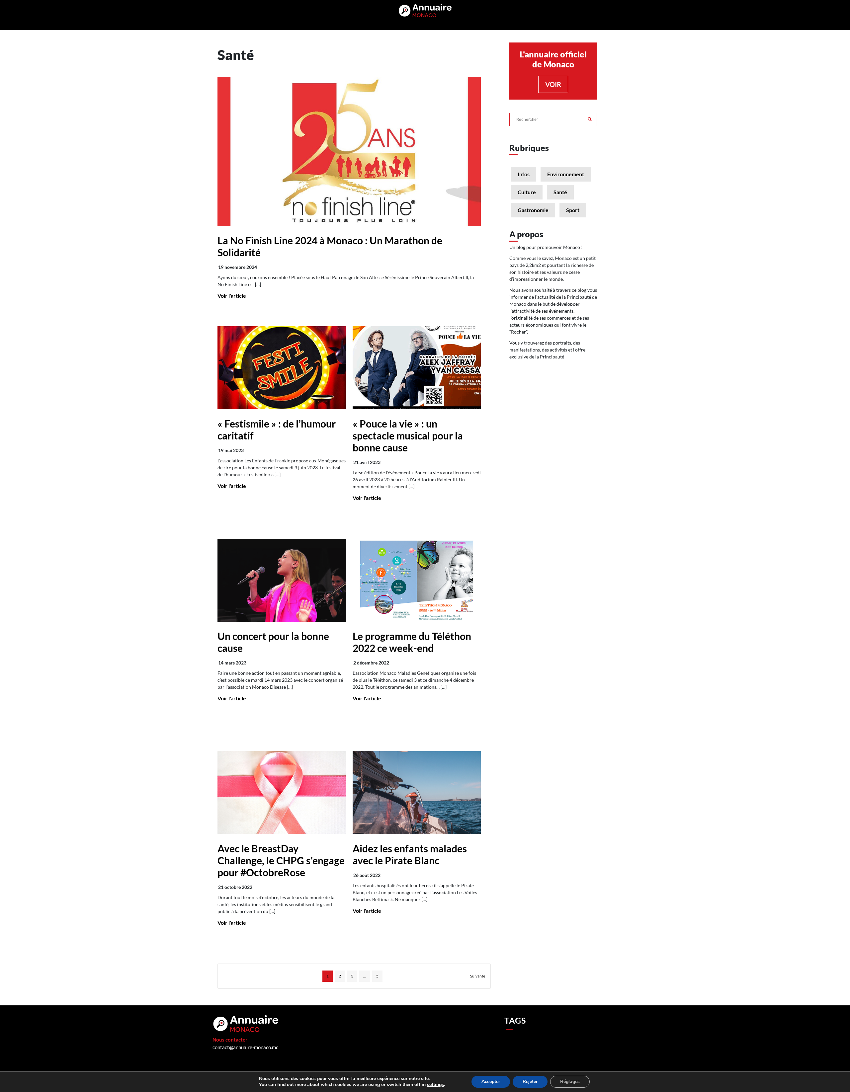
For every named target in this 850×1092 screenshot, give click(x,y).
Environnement (565, 174)
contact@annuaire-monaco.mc (245, 1047)
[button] (590, 116)
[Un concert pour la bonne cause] (281, 580)
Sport (572, 210)
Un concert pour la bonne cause (273, 642)
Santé (560, 192)
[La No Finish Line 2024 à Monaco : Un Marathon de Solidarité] (349, 151)
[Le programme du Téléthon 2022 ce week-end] (417, 580)
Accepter (490, 1081)
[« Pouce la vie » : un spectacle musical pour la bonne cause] (417, 367)
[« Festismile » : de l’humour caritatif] (281, 367)
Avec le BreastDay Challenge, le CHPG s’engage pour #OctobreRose (281, 860)
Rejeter (530, 1081)
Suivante (477, 976)
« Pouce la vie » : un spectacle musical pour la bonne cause (408, 435)
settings (435, 1085)
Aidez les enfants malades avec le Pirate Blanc (410, 854)
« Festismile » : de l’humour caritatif (276, 429)
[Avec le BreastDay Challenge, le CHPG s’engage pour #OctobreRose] (281, 792)
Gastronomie (533, 210)
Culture (527, 192)
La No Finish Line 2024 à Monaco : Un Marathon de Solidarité (329, 246)
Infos (524, 174)
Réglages (570, 1081)
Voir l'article (231, 295)
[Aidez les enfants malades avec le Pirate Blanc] (417, 792)
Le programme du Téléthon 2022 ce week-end (412, 642)
